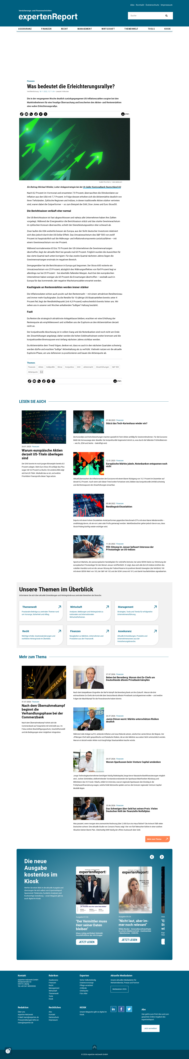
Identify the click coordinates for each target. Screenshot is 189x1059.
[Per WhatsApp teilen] (31, 114)
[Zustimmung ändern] (8, 1051)
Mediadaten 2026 (119, 989)
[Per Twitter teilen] (45, 114)
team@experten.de (31, 1017)
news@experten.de (25, 1023)
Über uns (21, 1012)
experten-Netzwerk (25, 1015)
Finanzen (31, 81)
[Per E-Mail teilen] (22, 114)
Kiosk (82, 1015)
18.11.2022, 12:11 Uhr (47, 91)
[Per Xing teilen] (41, 114)
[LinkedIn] (113, 1009)
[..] (41, 372)
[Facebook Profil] (121, 1009)
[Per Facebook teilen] (36, 114)
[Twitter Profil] (129, 1009)
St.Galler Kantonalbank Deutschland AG (102, 187)
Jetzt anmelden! (150, 1028)
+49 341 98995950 (28, 986)
